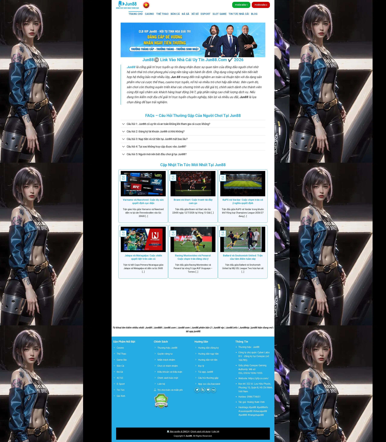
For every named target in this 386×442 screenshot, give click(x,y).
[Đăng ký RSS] (202, 389)
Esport (205, 14)
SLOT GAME (219, 14)
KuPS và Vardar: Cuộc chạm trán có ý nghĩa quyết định (243, 201)
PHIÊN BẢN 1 (241, 5)
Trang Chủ (136, 14)
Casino (149, 14)
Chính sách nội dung (200, 431)
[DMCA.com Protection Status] (161, 401)
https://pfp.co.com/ (258, 378)
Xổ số (195, 14)
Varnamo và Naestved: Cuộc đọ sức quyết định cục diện (143, 201)
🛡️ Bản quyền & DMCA (178, 431)
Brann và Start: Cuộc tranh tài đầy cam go (193, 201)
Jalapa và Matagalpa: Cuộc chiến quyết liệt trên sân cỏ (143, 257)
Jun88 (256, 347)
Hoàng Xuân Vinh (256, 402)
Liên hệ (215, 431)
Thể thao (162, 14)
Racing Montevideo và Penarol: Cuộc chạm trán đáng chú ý (193, 257)
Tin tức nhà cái (239, 14)
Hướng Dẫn (201, 341)
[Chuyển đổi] (124, 124)
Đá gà (185, 14)
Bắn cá (175, 14)
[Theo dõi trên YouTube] (208, 389)
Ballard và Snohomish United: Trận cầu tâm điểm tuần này (243, 257)
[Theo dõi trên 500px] (213, 389)
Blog (254, 14)
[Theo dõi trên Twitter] (197, 389)
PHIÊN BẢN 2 (261, 5)
